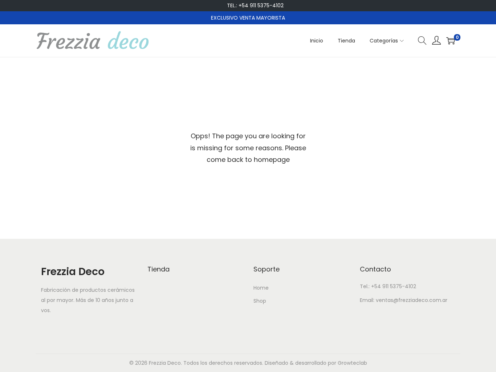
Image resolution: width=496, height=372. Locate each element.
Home (261, 287)
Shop (259, 300)
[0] (450, 40)
